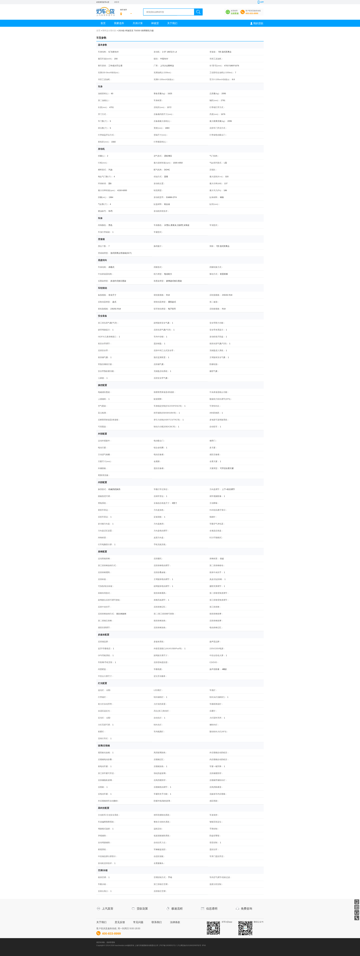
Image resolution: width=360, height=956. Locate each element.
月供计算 (138, 23)
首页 (103, 23)
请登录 (116, 2)
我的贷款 (258, 23)
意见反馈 (120, 922)
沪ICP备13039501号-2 (167, 945)
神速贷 (155, 23)
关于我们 (172, 23)
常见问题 (138, 922)
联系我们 (157, 922)
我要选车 (119, 23)
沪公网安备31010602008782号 (189, 945)
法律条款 (175, 922)
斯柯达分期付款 (109, 30)
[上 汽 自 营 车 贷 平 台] (105, 9)
